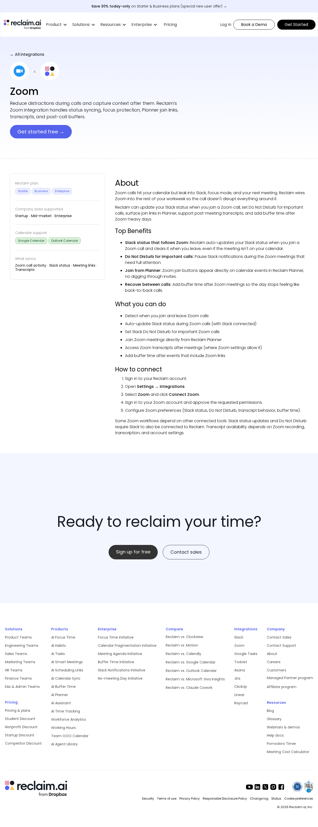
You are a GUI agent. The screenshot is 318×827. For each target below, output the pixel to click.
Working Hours (63, 727)
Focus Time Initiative (116, 637)
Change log (259, 798)
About (272, 653)
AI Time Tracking (65, 711)
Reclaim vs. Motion (182, 645)
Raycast (241, 703)
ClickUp (240, 686)
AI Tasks (58, 653)
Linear (239, 694)
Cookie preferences (298, 798)
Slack (238, 637)
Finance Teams (18, 678)
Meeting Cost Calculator (288, 751)
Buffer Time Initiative (116, 661)
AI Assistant (61, 703)
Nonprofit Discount (21, 726)
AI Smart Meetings (67, 661)
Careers (273, 661)
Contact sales (186, 552)
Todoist (240, 661)
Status (276, 798)
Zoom (239, 645)
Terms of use (166, 798)
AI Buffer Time (63, 686)
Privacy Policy (189, 798)
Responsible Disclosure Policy (225, 798)
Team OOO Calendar (69, 735)
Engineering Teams (21, 645)
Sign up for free (133, 552)
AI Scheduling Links (67, 670)
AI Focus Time (63, 637)
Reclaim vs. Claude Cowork (189, 687)
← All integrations (27, 54)
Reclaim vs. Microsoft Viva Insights (195, 679)
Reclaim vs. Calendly (183, 653)
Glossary (274, 718)
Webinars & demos (283, 727)
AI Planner (59, 694)
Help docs (275, 735)
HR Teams (13, 670)
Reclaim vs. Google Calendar (190, 662)
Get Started (296, 24)
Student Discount (20, 718)
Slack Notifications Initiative (121, 670)
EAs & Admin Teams (22, 686)
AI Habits (58, 645)
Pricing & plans (17, 710)
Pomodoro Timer (281, 743)
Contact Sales (279, 637)
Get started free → (40, 131)
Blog (270, 710)
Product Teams (18, 637)
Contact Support (281, 645)
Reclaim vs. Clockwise (184, 636)
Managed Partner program (290, 677)
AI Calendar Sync (65, 678)
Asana (239, 670)
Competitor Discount (23, 743)
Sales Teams (16, 653)
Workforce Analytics (68, 719)
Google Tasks (245, 653)
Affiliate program (281, 686)
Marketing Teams (20, 661)
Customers (276, 670)
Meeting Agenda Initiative (120, 653)
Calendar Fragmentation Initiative (127, 645)
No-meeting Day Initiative (120, 678)
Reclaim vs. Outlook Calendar (191, 670)
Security (148, 798)
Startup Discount (19, 735)
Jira (237, 678)
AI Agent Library (64, 744)
